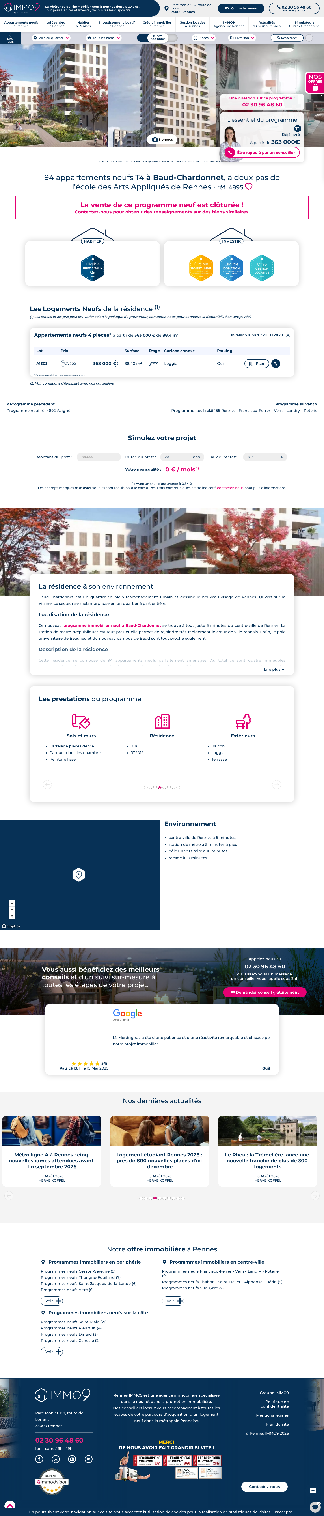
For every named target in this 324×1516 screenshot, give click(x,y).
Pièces (204, 38)
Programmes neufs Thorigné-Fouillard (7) (81, 1277)
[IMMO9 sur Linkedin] (89, 1459)
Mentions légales (272, 1415)
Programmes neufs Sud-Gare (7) (193, 1288)
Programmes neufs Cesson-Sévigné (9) (78, 1271)
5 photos (166, 139)
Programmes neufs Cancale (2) (70, 1340)
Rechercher (287, 38)
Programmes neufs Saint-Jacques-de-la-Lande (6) (89, 1283)
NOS (315, 82)
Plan (256, 363)
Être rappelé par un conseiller (261, 152)
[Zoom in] (12, 903)
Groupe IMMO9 (274, 1393)
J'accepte (283, 1512)
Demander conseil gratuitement (265, 992)
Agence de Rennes (229, 24)
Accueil (103, 161)
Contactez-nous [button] (264, 1486)
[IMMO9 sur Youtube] (72, 1459)
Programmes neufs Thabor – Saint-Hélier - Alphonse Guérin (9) (222, 1282)
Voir (49, 1301)
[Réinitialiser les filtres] (309, 38)
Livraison (242, 38)
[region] (80, 875)
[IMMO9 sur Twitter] (56, 1459)
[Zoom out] (12, 909)
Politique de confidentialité (275, 1404)
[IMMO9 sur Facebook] (39, 1459)
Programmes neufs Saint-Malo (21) (74, 1322)
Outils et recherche (304, 24)
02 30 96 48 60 (262, 104)
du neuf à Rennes (267, 24)
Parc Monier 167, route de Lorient (191, 8)
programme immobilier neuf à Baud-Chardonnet (112, 625)
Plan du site (277, 1424)
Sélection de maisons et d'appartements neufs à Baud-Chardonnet (157, 161)
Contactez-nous (241, 8)
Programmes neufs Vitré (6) (67, 1290)
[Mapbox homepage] (11, 926)
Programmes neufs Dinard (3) (69, 1334)
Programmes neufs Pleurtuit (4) (71, 1328)
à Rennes (57, 24)
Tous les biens (104, 38)
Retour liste (10, 40)
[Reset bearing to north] (12, 916)
